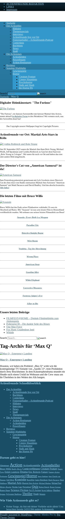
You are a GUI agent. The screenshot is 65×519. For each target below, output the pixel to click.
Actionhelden (19, 57)
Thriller (27, 494)
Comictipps (18, 42)
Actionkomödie (31, 465)
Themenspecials (21, 31)
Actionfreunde (7, 14)
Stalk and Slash (26, 85)
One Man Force (14, 326)
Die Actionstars (14, 54)
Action (16, 464)
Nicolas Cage (17, 487)
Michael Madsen (45, 483)
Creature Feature (27, 76)
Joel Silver (10, 480)
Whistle (10, 332)
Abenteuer (4, 465)
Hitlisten (17, 28)
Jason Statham (43, 476)
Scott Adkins (46, 490)
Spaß (15, 51)
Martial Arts (14, 482)
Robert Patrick (44, 487)
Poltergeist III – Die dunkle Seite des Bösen (28, 324)
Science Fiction (19, 490)
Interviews (18, 34)
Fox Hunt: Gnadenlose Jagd (20, 329)
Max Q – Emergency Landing (16, 359)
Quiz (35, 486)
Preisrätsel (27, 487)
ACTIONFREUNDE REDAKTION (25, 4)
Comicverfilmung (31, 468)
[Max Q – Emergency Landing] (16, 353)
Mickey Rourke (5, 487)
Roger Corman (55, 487)
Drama (24, 471)
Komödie (20, 479)
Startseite (10, 23)
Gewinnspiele (19, 71)
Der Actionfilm (13, 25)
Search (3, 93)
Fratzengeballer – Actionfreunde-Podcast (33, 40)
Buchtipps (18, 45)
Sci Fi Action (35, 490)
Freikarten (3, 476)
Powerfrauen (19, 59)
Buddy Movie (17, 469)
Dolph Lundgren (12, 472)
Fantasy (44, 472)
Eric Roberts (34, 472)
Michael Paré (56, 483)
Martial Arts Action (30, 483)
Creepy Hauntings (28, 79)
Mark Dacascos (53, 480)
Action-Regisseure (22, 62)
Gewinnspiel (17, 476)
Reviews (10, 65)
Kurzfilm (30, 480)
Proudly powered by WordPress (16, 514)
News (15, 48)
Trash (36, 494)
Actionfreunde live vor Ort (26, 37)
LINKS (10, 6)
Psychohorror (25, 82)
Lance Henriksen (41, 480)
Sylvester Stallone (14, 494)
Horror (16, 73)
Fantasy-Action (54, 472)
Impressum (11, 9)
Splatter (3, 494)
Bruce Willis (5, 469)
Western (42, 494)
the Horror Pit (26, 88)
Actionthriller (50, 465)
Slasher (56, 490)
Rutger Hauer (5, 490)
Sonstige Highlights (16, 68)
